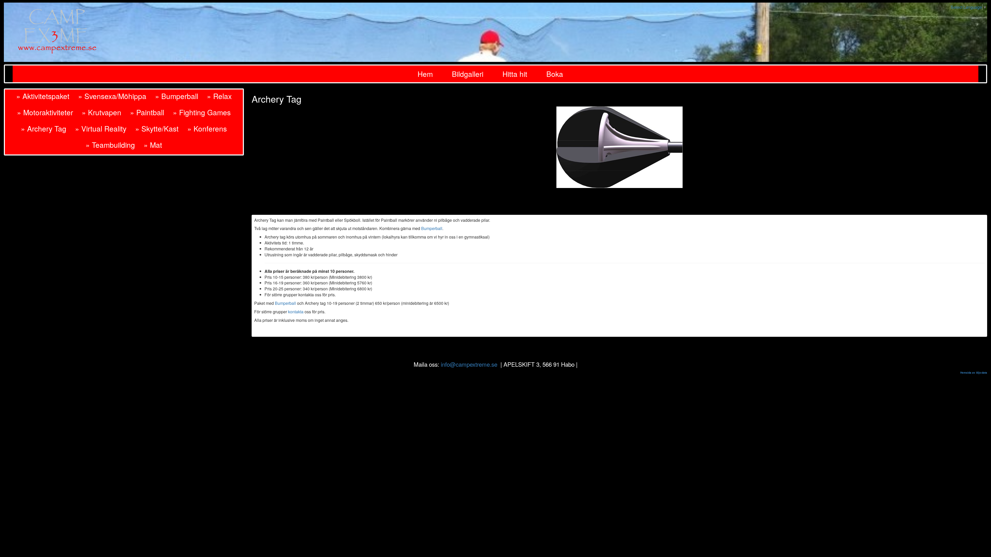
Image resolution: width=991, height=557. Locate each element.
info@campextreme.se (469, 364)
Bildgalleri (467, 74)
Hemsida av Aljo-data (973, 372)
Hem (425, 74)
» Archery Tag (43, 128)
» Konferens (207, 128)
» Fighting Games (202, 112)
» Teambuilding (110, 145)
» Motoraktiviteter (45, 112)
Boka (554, 74)
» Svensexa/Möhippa (112, 96)
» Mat (153, 145)
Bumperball (431, 228)
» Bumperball (176, 96)
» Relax (219, 96)
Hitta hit (514, 74)
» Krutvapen (101, 112)
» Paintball (147, 112)
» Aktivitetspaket (42, 96)
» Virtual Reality (100, 128)
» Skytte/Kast (157, 128)
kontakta (295, 312)
